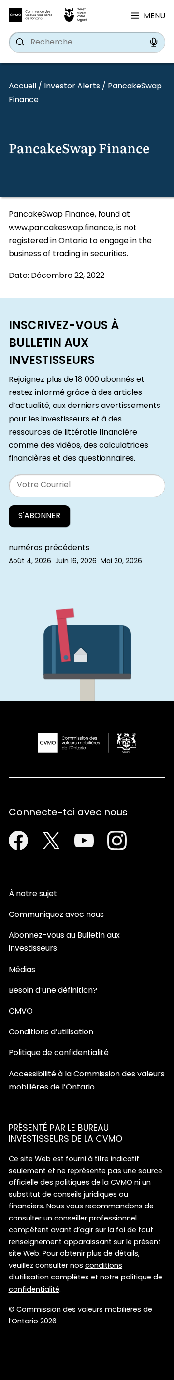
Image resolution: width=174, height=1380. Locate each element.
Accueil (22, 86)
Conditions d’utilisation (51, 1032)
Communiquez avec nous (56, 915)
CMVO (21, 1011)
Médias (22, 970)
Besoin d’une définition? (53, 991)
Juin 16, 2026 (76, 561)
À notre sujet (33, 894)
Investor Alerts (72, 86)
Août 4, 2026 (30, 561)
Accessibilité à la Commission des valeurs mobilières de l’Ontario (87, 1081)
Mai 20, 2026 (121, 561)
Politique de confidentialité (59, 1053)
